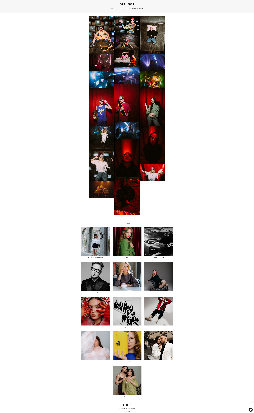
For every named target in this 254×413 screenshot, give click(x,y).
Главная (112, 8)
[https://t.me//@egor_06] (130, 405)
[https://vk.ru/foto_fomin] (123, 405)
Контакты (141, 8)
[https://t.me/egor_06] (127, 405)
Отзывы (134, 8)
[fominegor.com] (127, 4)
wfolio (128, 411)
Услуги (128, 8)
